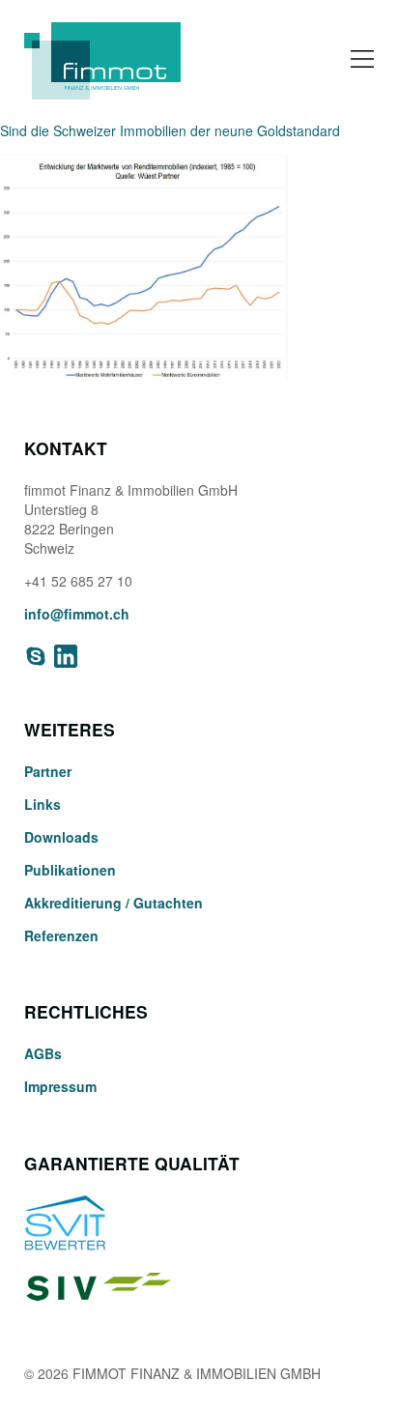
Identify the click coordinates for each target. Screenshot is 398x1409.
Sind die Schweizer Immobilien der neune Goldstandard (170, 130)
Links (42, 804)
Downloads (61, 837)
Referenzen (61, 935)
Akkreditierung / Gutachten (113, 902)
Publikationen (70, 869)
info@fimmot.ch (76, 613)
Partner (47, 771)
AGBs (43, 1053)
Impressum (60, 1086)
